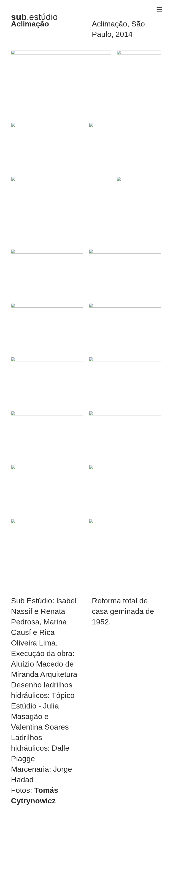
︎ (159, 9)
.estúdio (34, 17)
